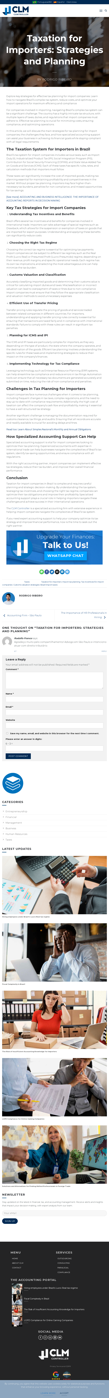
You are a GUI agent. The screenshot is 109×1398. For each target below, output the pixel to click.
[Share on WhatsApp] (41, 571)
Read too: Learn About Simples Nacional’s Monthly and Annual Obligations (48, 429)
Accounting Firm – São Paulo (24, 615)
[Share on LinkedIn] (62, 571)
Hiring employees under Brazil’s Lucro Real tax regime (26, 917)
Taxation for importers (51, 582)
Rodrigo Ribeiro (57, 79)
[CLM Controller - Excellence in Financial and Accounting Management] (16, 10)
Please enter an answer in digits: (24, 739)
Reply (104, 651)
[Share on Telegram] (67, 571)
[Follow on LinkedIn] (55, 1337)
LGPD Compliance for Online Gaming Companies (23, 1119)
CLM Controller (20, 508)
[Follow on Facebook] (40, 1337)
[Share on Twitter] (52, 571)
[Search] (106, 10)
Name (10, 694)
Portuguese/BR (44, 2)
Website (10, 720)
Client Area (71, 2)
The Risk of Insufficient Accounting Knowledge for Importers (29, 1052)
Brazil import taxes (48, 585)
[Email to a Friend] (57, 571)
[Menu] (101, 10)
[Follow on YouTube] (60, 1337)
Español (60, 2)
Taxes (27, 582)
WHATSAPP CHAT (65, 556)
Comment (12, 669)
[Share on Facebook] (46, 571)
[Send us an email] (50, 1337)
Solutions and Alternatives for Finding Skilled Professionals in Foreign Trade (36, 1186)
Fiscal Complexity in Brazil (13, 984)
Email (9, 707)
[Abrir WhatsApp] (102, 1391)
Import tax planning (71, 582)
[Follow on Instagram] (45, 1337)
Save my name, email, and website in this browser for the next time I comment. (54, 733)
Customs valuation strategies (26, 585)
